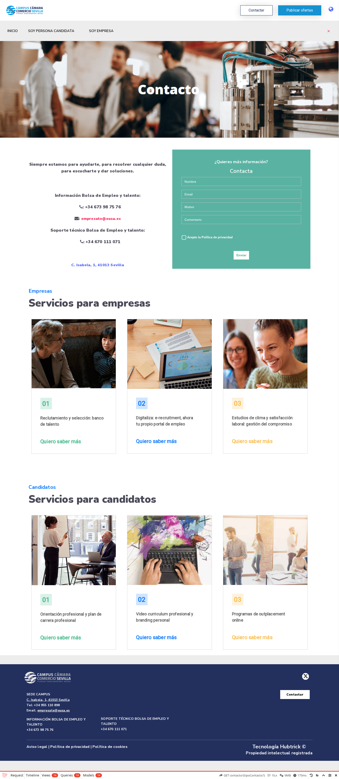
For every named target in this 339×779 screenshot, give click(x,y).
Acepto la (209, 237)
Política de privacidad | (71, 746)
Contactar (294, 694)
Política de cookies (110, 746)
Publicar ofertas (299, 10)
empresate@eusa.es (101, 218)
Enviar (241, 255)
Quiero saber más (60, 441)
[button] (299, 10)
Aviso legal (37, 746)
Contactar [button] (256, 10)
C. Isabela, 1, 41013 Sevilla (97, 265)
